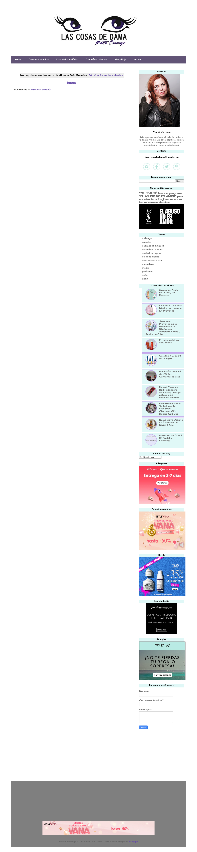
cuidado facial (150, 256)
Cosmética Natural (96, 59)
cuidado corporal (152, 253)
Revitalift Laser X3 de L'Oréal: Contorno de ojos (170, 374)
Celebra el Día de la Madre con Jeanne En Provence (170, 308)
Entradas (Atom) (40, 89)
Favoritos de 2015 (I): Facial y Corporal (170, 438)
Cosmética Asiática (67, 59)
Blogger (133, 841)
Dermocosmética (39, 59)
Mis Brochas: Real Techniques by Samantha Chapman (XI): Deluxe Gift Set (170, 408)
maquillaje (148, 264)
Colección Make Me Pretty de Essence (169, 292)
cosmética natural (152, 249)
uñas (145, 278)
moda (145, 267)
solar (145, 275)
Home (17, 59)
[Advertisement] (162, 754)
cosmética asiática (153, 245)
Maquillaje (120, 59)
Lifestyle (147, 238)
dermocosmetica (152, 260)
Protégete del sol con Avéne (169, 341)
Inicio (71, 83)
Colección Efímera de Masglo (170, 357)
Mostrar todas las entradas (106, 75)
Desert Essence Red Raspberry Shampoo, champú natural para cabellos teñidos (170, 392)
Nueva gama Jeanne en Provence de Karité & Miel (171, 422)
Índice (137, 59)
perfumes (147, 271)
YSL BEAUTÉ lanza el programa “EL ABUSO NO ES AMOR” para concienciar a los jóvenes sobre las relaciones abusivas (161, 198)
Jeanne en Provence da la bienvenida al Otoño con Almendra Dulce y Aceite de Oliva (162, 327)
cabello (146, 242)
